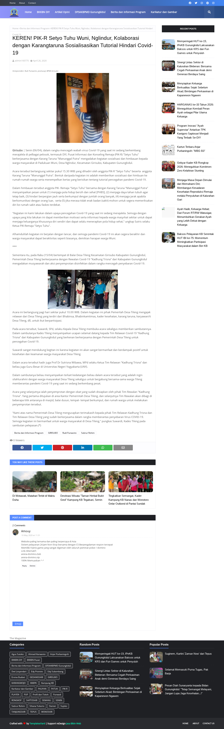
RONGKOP (17, 700)
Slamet (52, 706)
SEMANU (46, 700)
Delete (32, 565)
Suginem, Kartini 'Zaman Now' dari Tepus (188, 653)
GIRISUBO (53, 432)
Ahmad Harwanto (37, 654)
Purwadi (57, 694)
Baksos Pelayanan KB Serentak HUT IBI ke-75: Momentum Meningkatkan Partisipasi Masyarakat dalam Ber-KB (195, 239)
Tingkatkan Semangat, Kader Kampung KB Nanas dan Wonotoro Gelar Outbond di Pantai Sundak (128, 499)
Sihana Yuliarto (37, 706)
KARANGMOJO (19, 682)
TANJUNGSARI (18, 711)
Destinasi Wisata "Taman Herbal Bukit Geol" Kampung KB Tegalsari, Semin (82, 497)
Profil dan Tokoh (40, 694)
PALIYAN (42, 688)
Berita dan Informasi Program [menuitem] (128, 12)
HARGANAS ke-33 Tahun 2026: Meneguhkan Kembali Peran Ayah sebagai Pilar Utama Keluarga (195, 110)
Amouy (25, 531)
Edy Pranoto (37, 671)
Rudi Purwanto (69, 432)
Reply (24, 565)
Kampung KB (47, 682)
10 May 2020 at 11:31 (30, 535)
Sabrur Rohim (87, 432)
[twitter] (196, 3)
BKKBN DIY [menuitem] (43, 12)
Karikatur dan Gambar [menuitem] (164, 12)
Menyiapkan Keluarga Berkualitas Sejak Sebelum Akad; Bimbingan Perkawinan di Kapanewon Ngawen (195, 89)
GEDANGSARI (36, 677)
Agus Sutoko (18, 654)
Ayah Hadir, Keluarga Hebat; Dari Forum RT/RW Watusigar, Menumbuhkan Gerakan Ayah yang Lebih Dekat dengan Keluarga (194, 216)
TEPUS (33, 711)
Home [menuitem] (28, 12)
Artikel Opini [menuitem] (62, 12)
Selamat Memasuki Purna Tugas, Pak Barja (186, 671)
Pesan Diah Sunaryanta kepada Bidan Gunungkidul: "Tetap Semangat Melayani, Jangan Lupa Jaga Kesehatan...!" (188, 689)
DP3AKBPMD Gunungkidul (58, 665)
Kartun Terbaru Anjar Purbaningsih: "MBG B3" (191, 148)
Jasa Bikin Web (73, 723)
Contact (32, 2)
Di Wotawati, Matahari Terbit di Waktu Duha (33, 497)
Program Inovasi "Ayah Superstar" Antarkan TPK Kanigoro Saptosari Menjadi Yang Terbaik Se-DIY (192, 131)
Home (13, 2)
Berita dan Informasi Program (34, 28)
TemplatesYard (37, 723)
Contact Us (208, 723)
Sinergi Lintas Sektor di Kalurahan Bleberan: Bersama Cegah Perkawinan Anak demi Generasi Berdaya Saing (194, 68)
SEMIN (59, 700)
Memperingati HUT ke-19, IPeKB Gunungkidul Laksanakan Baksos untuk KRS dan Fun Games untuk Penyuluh (195, 47)
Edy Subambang (55, 671)
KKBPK (33, 682)
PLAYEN (15, 694)
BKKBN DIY (17, 659)
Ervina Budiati (18, 677)
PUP (26, 694)
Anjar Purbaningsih (59, 654)
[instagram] (202, 3)
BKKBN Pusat (33, 659)
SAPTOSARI (31, 700)
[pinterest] (207, 3)
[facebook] (190, 3)
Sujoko (64, 706)
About (22, 2)
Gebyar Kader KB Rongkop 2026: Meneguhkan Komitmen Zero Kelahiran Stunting (194, 166)
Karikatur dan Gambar (22, 688)
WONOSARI (46, 711)
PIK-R (64, 688)
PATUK (54, 688)
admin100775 (22, 60)
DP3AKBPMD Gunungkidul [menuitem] (90, 12)
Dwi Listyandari (19, 671)
